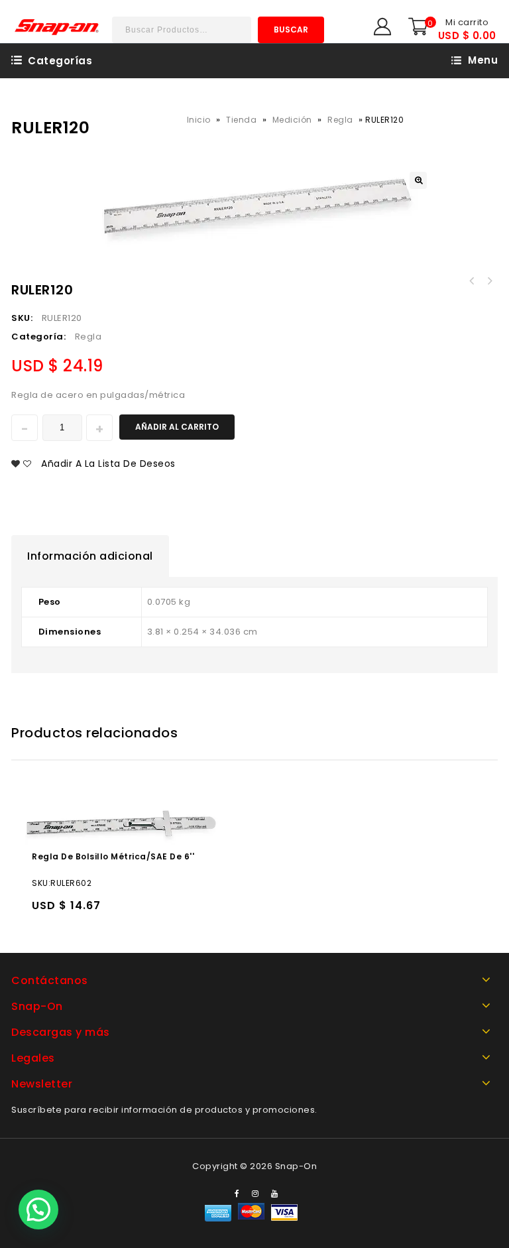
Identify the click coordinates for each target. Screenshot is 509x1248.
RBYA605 (489, 281)
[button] (38, 1209)
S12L (472, 281)
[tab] (90, 556)
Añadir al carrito (177, 426)
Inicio (199, 119)
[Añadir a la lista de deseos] (70, 911)
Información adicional (90, 556)
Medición (292, 119)
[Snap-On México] (57, 27)
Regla (340, 119)
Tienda (241, 119)
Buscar (291, 29)
